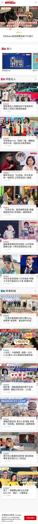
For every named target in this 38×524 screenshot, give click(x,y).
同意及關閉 (30, 518)
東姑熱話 (6, 104)
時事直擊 (6, 316)
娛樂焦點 (6, 138)
